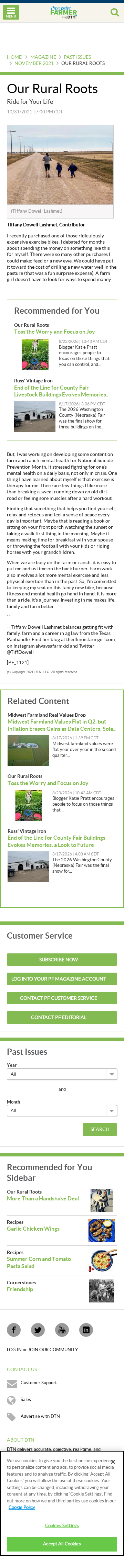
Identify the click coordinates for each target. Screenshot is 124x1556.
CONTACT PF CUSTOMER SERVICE (58, 998)
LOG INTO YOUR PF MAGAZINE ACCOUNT (58, 979)
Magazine (43, 57)
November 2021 (34, 63)
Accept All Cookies (62, 1544)
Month (13, 1102)
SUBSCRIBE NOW (58, 960)
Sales (26, 1399)
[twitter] (38, 1330)
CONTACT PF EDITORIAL (58, 1017)
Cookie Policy (22, 1507)
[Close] (113, 1461)
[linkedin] (86, 1330)
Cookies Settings (62, 1525)
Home (14, 57)
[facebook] (14, 1330)
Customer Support (39, 1382)
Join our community (53, 1349)
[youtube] (62, 1330)
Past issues (77, 57)
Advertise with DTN (40, 1416)
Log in (15, 1349)
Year (12, 1065)
